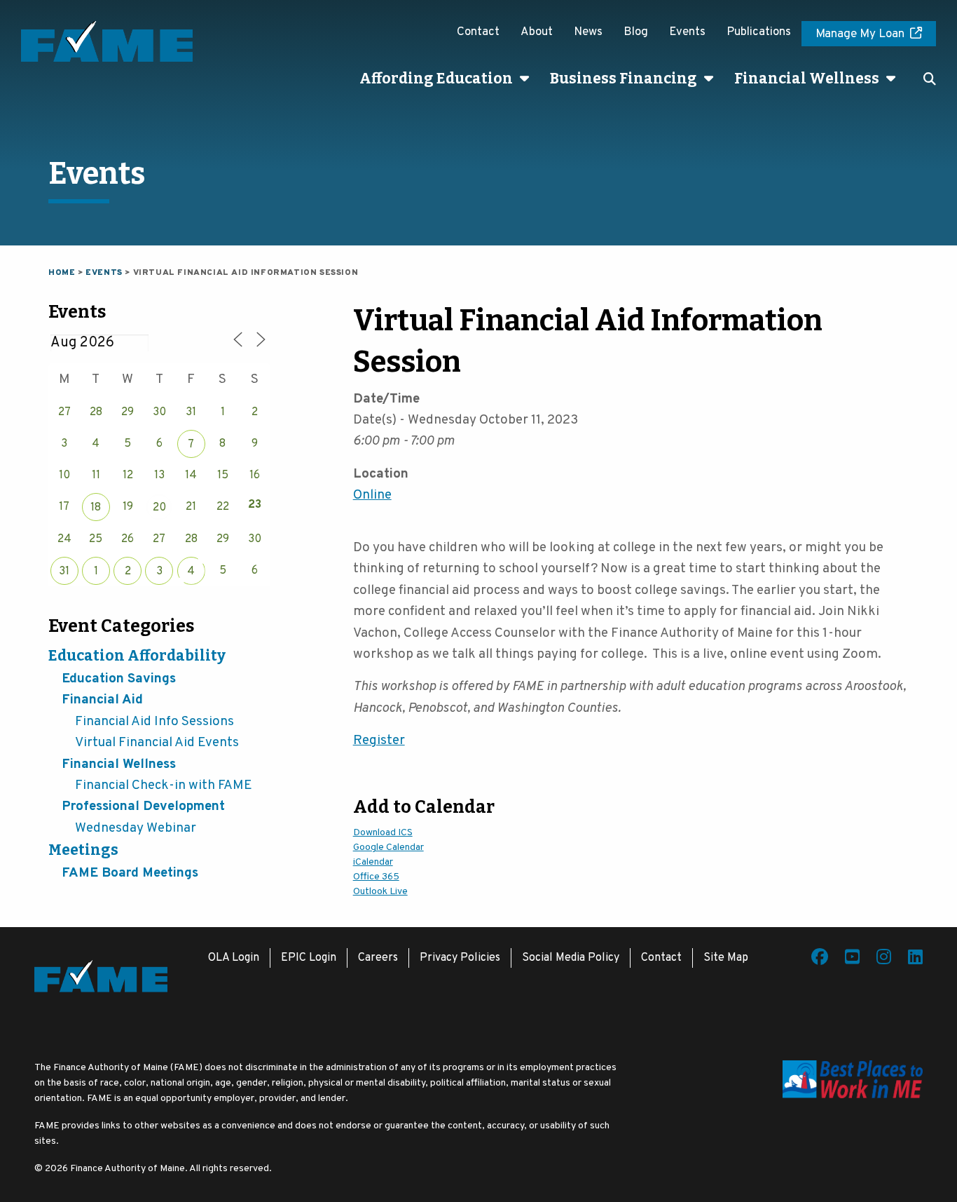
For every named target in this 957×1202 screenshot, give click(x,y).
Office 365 (376, 877)
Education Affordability (137, 656)
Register (379, 740)
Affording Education (436, 78)
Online (372, 495)
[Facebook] (819, 959)
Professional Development (143, 806)
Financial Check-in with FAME (163, 785)
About (537, 32)
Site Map (725, 958)
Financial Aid (102, 699)
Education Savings (119, 678)
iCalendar (373, 862)
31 (64, 572)
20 (159, 508)
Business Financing (623, 78)
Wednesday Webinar (135, 828)
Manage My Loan (859, 34)
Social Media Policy (570, 958)
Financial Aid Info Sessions (154, 721)
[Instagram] (883, 959)
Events (687, 32)
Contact (478, 32)
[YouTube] (852, 959)
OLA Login (233, 958)
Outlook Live (380, 892)
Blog (636, 32)
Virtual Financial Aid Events (157, 742)
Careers (378, 958)
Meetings (83, 850)
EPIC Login (308, 958)
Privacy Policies (460, 958)
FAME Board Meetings (130, 873)
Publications (759, 32)
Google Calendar (388, 847)
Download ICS (383, 833)
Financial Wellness (806, 78)
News (588, 32)
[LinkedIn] (915, 959)
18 (95, 508)
